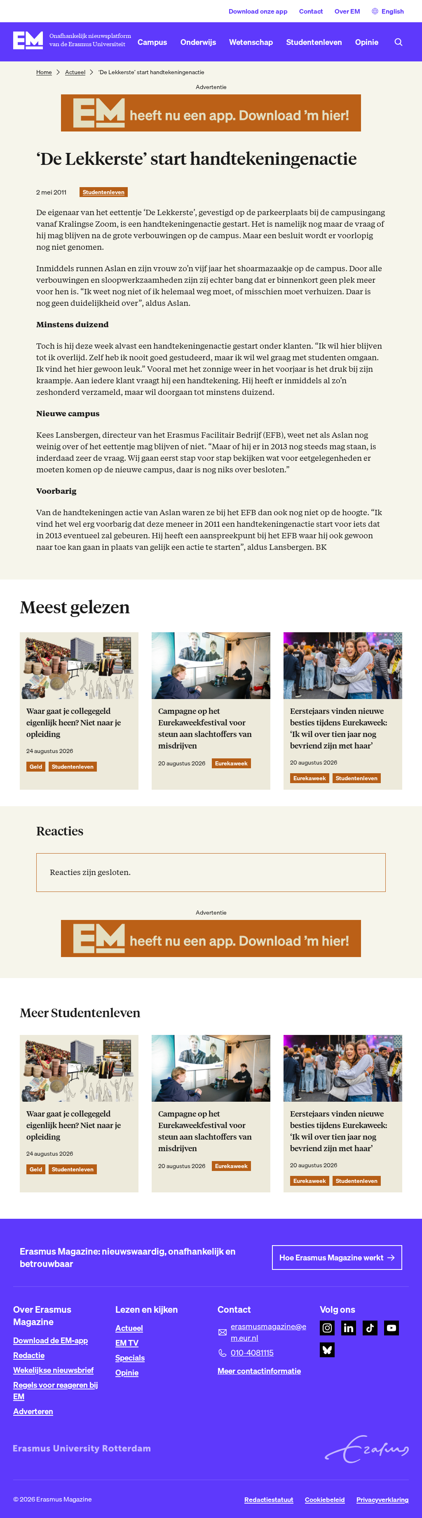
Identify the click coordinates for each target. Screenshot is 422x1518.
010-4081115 (252, 1352)
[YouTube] (391, 1328)
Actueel (75, 72)
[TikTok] (370, 1328)
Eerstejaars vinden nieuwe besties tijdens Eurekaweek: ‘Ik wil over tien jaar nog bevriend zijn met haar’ (338, 728)
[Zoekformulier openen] (398, 42)
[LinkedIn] (348, 1328)
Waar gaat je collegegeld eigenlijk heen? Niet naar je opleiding (73, 722)
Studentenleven (103, 192)
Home (44, 72)
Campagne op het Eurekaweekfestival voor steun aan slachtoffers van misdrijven (205, 728)
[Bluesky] (327, 1349)
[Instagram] (327, 1328)
